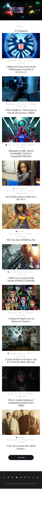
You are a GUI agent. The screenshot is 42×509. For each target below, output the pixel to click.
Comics (19, 104)
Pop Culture (17, 234)
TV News (31, 440)
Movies (21, 190)
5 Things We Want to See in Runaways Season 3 (21, 320)
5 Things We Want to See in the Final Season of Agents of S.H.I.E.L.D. (21, 69)
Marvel (21, 60)
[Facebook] (4, 477)
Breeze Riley (13, 60)
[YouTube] (16, 477)
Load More (21, 457)
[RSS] (29, 477)
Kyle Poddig (13, 272)
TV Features (29, 60)
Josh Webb (21, 231)
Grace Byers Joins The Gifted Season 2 (21, 447)
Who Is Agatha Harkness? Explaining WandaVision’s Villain (21, 403)
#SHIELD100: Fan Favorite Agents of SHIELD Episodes (21, 279)
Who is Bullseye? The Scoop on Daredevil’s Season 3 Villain (21, 111)
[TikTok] (21, 477)
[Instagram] (12, 477)
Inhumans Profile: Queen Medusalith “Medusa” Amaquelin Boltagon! (21, 153)
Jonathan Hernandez (21, 188)
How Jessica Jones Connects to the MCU (21, 198)
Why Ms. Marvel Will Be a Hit (21, 239)
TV (24, 60)
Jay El (9, 145)
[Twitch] (25, 477)
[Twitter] (8, 477)
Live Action (16, 145)
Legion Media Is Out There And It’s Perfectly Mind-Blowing (21, 360)
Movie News (15, 190)
